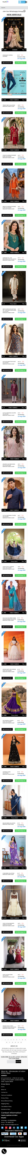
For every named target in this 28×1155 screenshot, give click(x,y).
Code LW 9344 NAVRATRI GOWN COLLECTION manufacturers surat (8, 924)
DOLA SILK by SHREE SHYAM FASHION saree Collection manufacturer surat (9, 619)
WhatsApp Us (21, 62)
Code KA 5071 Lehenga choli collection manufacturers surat (8, 568)
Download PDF (8, 62)
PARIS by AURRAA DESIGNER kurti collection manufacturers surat (9, 208)
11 (9, 1042)
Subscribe (18, 1061)
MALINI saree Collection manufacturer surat (9, 824)
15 (21, 1042)
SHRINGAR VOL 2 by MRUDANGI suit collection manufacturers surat (9, 259)
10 (6, 1042)
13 (15, 1042)
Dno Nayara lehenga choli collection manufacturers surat (8, 722)
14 (18, 1042)
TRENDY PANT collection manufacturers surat (9, 106)
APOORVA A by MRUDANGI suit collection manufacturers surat (9, 465)
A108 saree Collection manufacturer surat (8, 874)
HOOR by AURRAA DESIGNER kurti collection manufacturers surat (9, 156)
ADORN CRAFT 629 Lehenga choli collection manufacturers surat (9, 670)
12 (12, 1042)
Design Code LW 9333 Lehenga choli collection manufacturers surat (9, 1027)
